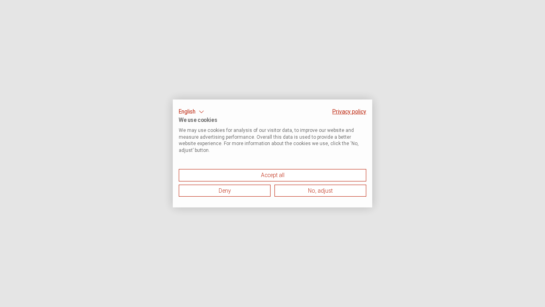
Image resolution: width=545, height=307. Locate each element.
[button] (191, 112)
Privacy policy (349, 111)
